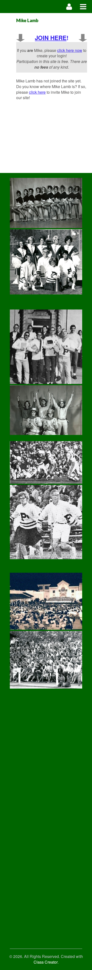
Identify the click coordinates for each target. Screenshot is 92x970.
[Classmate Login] (69, 6)
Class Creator (46, 962)
